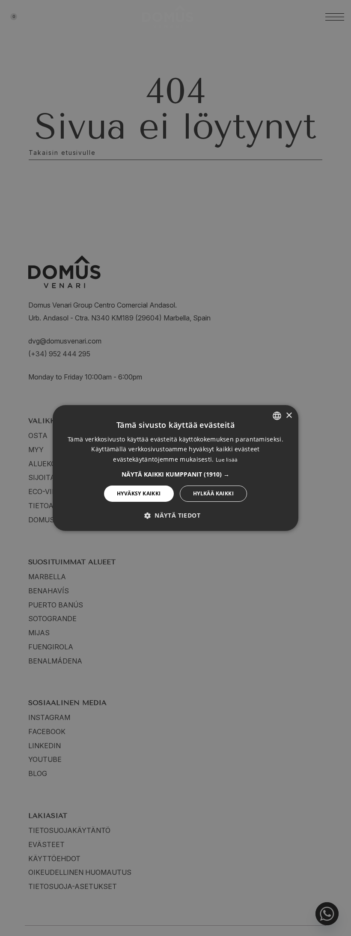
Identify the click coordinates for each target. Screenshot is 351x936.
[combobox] (277, 416)
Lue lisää (227, 459)
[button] (175, 474)
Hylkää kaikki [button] (213, 493)
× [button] (289, 415)
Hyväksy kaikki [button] (139, 493)
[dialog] (175, 468)
